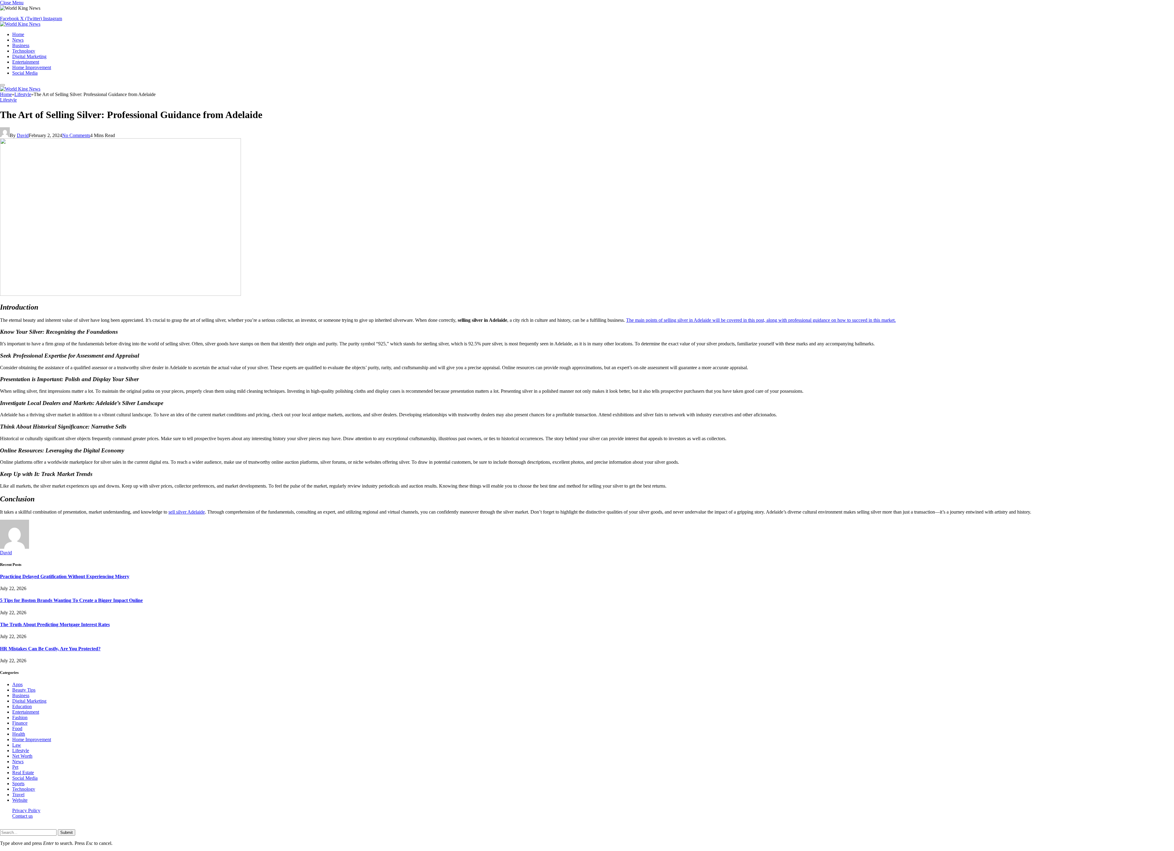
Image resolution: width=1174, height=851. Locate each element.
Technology (23, 51)
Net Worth (22, 756)
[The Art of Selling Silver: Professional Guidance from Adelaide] (120, 294)
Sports (18, 783)
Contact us (22, 816)
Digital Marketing (29, 56)
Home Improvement (31, 67)
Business (20, 45)
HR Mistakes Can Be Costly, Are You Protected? (50, 648)
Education (22, 706)
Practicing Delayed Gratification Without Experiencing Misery (64, 576)
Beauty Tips (23, 690)
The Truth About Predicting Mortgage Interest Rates (55, 624)
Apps (17, 684)
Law (16, 745)
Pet (15, 767)
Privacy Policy (26, 810)
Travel (18, 794)
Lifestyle (8, 99)
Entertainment (25, 62)
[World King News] (20, 24)
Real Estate (23, 772)
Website (20, 800)
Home (18, 34)
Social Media (25, 73)
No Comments (76, 135)
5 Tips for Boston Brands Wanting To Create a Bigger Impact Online (71, 600)
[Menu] (2, 85)
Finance (20, 723)
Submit (66, 832)
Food (17, 728)
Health (18, 734)
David (23, 135)
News (18, 40)
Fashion (20, 717)
